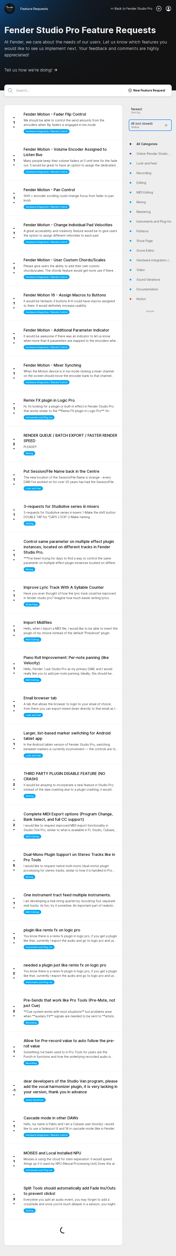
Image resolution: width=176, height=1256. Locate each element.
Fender (150, 311)
